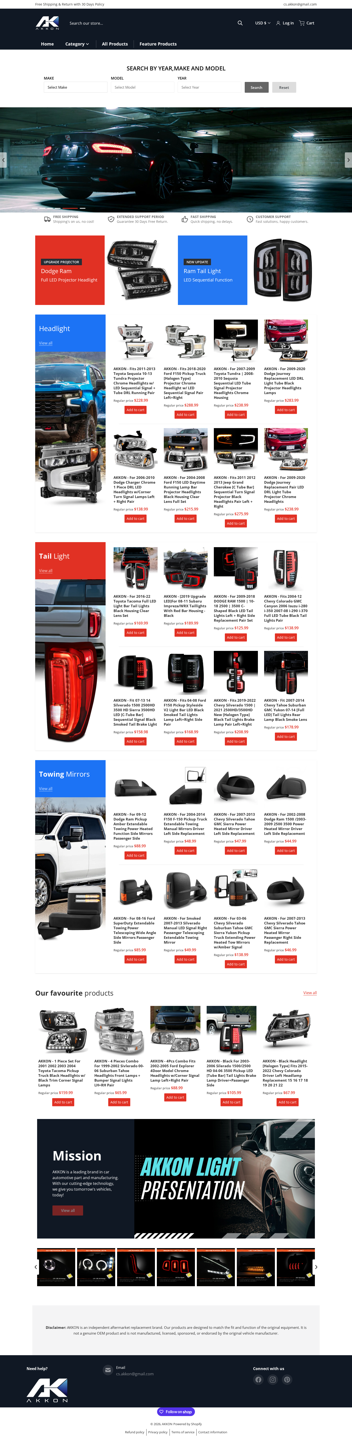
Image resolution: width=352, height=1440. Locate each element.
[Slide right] (348, 160)
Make (49, 78)
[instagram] (272, 1379)
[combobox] (156, 23)
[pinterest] (287, 1379)
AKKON (167, 1424)
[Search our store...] (240, 23)
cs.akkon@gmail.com (300, 4)
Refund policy (134, 1432)
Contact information (212, 1432)
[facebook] (258, 1379)
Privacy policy (158, 1432)
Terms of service (182, 1432)
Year (182, 78)
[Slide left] (3, 160)
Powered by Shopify (187, 1424)
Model (117, 78)
